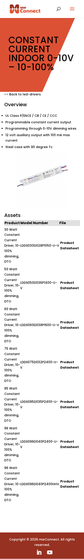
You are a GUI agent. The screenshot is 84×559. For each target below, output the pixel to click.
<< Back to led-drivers (22, 94)
